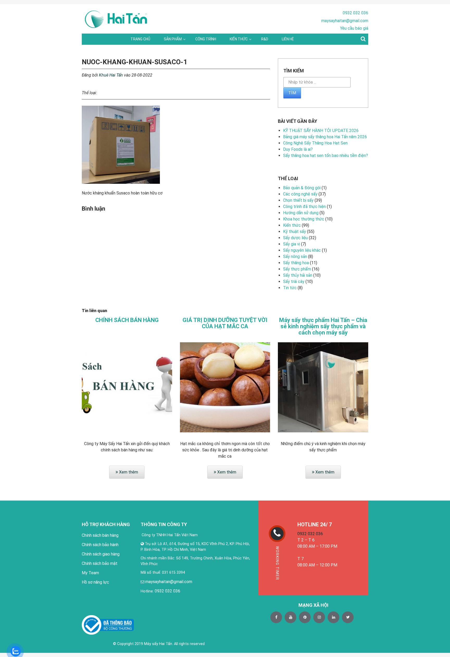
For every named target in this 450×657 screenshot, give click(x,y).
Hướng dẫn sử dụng (300, 212)
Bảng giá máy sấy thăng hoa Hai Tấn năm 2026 (325, 136)
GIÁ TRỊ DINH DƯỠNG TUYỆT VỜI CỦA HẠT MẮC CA (225, 323)
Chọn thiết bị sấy (298, 200)
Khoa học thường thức (303, 219)
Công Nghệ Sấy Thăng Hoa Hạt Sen (315, 143)
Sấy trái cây (293, 281)
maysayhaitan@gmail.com (344, 20)
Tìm (292, 92)
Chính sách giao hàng (101, 554)
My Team (90, 572)
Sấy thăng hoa (296, 262)
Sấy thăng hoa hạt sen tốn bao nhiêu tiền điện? (325, 155)
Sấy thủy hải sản (297, 275)
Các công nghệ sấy (300, 194)
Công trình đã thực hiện (304, 206)
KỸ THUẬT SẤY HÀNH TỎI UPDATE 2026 (321, 130)
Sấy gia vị (291, 244)
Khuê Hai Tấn (111, 75)
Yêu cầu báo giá (354, 28)
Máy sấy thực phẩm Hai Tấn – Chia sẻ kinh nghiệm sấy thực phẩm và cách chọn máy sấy (323, 326)
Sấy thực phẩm (297, 269)
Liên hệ (288, 39)
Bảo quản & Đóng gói (302, 187)
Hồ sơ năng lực (95, 582)
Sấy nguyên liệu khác (302, 250)
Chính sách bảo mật (99, 563)
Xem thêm (128, 472)
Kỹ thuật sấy (294, 231)
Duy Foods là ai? (298, 149)
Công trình (205, 39)
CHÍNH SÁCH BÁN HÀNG (127, 320)
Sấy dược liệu (295, 237)
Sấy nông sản (295, 256)
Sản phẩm (173, 39)
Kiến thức (239, 39)
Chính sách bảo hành (100, 544)
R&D (264, 39)
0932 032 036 (355, 12)
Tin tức (290, 287)
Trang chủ (140, 39)
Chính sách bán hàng (100, 535)
